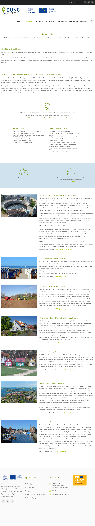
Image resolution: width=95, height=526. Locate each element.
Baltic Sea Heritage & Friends (36, 494)
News (19, 21)
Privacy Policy (31, 498)
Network (39, 21)
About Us (28, 21)
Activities (50, 21)
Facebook (83, 21)
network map (31, 177)
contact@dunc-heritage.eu (60, 494)
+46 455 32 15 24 (76, 2)
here (73, 181)
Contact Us (73, 21)
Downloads (62, 21)
